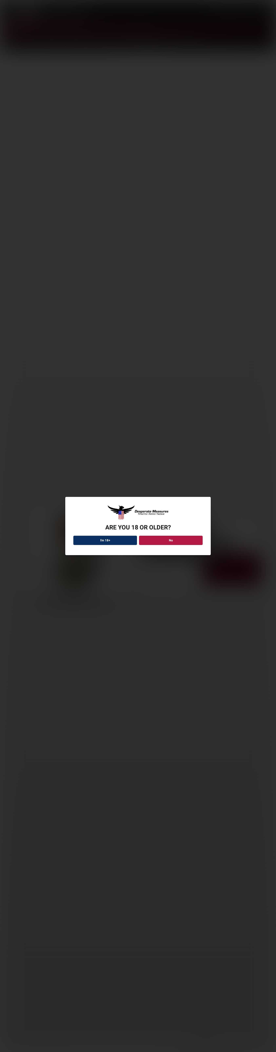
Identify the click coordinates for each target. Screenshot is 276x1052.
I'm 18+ (105, 540)
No (171, 540)
